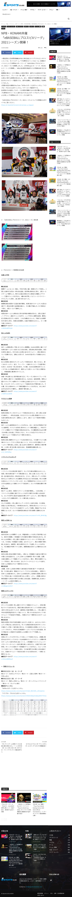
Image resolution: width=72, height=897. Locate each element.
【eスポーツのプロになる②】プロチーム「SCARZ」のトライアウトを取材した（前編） (40, 847)
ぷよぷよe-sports (37, 801)
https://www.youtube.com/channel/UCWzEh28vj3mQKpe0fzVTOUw (23, 696)
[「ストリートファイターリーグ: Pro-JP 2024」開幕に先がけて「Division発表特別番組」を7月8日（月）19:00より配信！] (52, 121)
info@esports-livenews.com (34, 887)
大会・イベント (10, 24)
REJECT (4, 801)
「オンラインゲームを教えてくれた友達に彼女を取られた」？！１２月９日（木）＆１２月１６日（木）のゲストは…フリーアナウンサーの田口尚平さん (11, 748)
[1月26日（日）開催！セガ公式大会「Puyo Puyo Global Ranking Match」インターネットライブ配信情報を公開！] (52, 90)
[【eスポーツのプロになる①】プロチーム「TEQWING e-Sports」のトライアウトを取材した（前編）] (28, 856)
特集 (43, 26)
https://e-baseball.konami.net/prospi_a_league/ (17, 105)
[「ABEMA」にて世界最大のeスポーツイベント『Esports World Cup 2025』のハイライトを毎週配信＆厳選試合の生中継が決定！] (24, 798)
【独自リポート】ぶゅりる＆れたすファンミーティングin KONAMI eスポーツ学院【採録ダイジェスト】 (39, 837)
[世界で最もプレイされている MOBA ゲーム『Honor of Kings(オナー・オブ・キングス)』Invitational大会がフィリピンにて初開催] (52, 100)
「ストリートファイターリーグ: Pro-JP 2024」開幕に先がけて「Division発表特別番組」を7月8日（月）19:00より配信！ (64, 123)
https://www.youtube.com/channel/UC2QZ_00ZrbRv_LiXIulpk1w (23, 691)
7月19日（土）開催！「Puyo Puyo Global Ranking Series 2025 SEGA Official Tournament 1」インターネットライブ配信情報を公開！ (39, 809)
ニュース (4, 26)
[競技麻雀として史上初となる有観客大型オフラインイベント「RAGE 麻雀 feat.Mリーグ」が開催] (52, 131)
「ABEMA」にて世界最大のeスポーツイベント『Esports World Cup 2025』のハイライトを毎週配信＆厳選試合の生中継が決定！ (24, 808)
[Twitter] (51, 880)
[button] (68, 19)
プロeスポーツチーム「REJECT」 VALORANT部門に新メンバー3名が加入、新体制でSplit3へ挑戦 (7, 808)
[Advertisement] (24, 770)
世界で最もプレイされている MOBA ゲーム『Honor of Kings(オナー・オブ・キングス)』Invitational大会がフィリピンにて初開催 (63, 102)
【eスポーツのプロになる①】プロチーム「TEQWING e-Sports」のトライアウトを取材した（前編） (39, 857)
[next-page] (5, 819)
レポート (32, 26)
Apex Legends (21, 801)
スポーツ (17, 24)
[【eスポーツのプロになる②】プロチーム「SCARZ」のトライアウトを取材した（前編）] (28, 846)
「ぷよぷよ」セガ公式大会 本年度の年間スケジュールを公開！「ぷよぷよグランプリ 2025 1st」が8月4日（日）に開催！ (64, 112)
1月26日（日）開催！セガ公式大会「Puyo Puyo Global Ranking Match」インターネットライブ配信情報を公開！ (64, 92)
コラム (3, 28)
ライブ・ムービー (11, 26)
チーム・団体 (38, 26)
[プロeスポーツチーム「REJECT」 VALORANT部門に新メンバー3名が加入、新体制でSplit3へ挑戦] (8, 798)
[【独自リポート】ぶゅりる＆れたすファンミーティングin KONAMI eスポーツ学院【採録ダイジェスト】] (28, 836)
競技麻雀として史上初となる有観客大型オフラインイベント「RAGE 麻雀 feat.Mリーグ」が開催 (63, 132)
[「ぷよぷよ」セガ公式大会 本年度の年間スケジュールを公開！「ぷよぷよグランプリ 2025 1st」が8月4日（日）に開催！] (52, 111)
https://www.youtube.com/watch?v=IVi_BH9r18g (30, 515)
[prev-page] (2, 819)
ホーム (3, 24)
